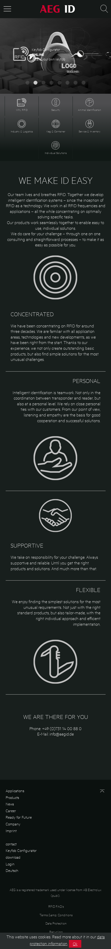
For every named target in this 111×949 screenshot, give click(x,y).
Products (12, 797)
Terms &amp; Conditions (56, 915)
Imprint (11, 830)
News (10, 804)
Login (10, 863)
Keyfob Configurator (21, 850)
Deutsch (12, 870)
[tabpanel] (55, 57)
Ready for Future (19, 817)
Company (13, 824)
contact (11, 844)
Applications (15, 790)
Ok (75, 943)
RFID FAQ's (56, 906)
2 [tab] (35, 83)
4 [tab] (51, 83)
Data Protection (56, 923)
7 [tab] (75, 83)
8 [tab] (83, 83)
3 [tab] (43, 83)
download (13, 857)
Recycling (56, 932)
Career (11, 810)
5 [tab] (59, 83)
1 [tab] (27, 83)
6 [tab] (67, 83)
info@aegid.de (62, 733)
